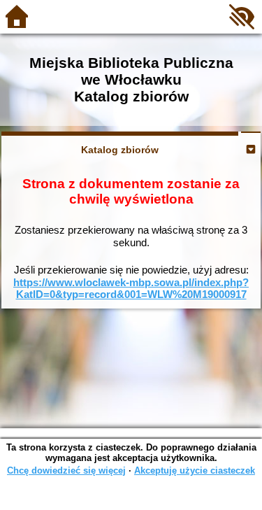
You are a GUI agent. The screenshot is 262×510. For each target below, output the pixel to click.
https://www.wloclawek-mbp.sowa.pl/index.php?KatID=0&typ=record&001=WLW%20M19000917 (131, 288)
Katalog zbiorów (120, 149)
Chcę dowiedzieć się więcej (66, 470)
